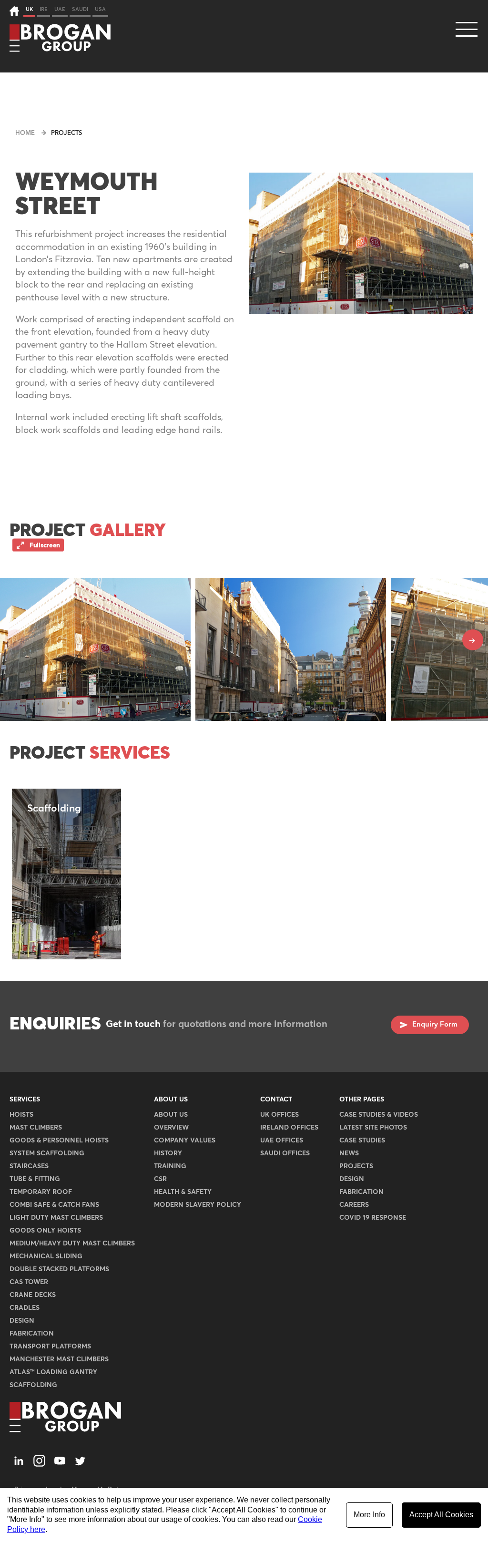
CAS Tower (29, 1282)
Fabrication (32, 1333)
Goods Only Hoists (45, 1230)
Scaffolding (33, 1385)
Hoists (21, 1114)
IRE (44, 9)
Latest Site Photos (373, 1127)
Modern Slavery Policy (197, 1205)
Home (25, 133)
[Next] (472, 639)
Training (170, 1166)
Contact (276, 1099)
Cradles (25, 1308)
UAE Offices (281, 1140)
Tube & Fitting (35, 1179)
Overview (171, 1127)
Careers (354, 1205)
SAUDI (80, 9)
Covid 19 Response (372, 1217)
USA (100, 9)
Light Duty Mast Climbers (56, 1217)
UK (29, 9)
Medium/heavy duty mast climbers (72, 1243)
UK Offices (279, 1114)
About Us (171, 1099)
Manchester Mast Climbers (59, 1359)
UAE (59, 9)
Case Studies (362, 1140)
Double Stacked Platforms (59, 1269)
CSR (160, 1179)
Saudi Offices (285, 1153)
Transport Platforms (50, 1346)
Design (22, 1320)
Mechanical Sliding (46, 1256)
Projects (66, 133)
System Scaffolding (47, 1153)
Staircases (29, 1166)
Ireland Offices (289, 1127)
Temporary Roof (41, 1192)
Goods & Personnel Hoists (59, 1140)
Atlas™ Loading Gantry (53, 1372)
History (168, 1153)
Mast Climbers (36, 1127)
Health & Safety (183, 1192)
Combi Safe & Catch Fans (54, 1205)
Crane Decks (33, 1295)
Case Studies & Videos (378, 1114)
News (349, 1153)
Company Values (184, 1140)
